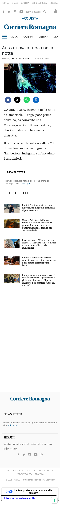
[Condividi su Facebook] (8, 99)
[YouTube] (21, 11)
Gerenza (30, 470)
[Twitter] (9, 11)
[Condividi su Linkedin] (36, 99)
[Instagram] (15, 11)
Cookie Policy (45, 470)
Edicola (39, 474)
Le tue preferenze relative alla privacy (33, 491)
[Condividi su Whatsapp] (26, 99)
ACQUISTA (30, 19)
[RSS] (41, 454)
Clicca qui (25, 183)
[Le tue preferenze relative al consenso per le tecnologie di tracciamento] (54, 500)
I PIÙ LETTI (18, 193)
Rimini (5, 58)
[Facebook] (3, 11)
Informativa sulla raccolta (19, 498)
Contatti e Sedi (15, 470)
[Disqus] (30, 343)
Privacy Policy (24, 474)
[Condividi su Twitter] (17, 99)
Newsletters (33, 11)
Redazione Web (20, 58)
